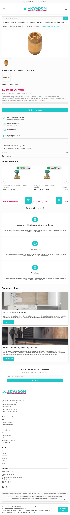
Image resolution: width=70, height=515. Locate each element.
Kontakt (4, 453)
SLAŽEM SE (63, 509)
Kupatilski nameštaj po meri (54, 22)
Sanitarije (21, 22)
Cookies (34, 512)
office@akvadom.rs (12, 137)
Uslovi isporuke (7, 420)
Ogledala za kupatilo (8, 440)
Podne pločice (6, 435)
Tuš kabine (5, 22)
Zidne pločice (6, 438)
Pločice (13, 22)
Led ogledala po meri (34, 22)
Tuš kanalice (6, 442)
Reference (5, 456)
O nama (4, 451)
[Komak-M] (35, 77)
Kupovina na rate (7, 424)
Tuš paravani (6, 433)
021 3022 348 (10, 131)
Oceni (3, 463)
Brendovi (4, 458)
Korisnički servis (7, 422)
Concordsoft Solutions (41, 498)
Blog (3, 460)
